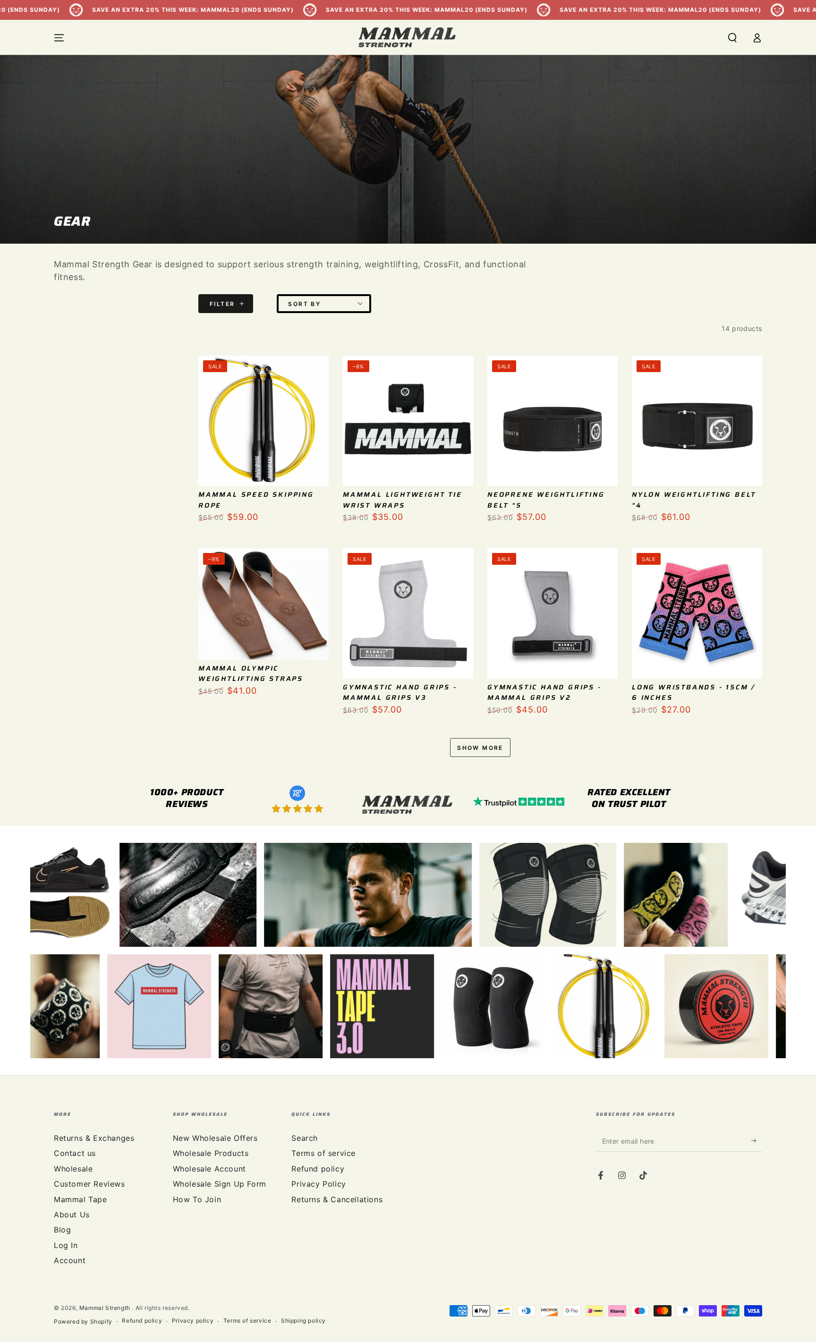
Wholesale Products (211, 1153)
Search (304, 1138)
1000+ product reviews (187, 798)
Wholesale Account (209, 1168)
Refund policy (317, 1168)
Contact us (75, 1153)
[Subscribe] (756, 1140)
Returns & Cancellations (336, 1199)
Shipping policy (303, 1320)
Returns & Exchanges (94, 1138)
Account (69, 1260)
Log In (66, 1245)
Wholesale (73, 1168)
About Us (72, 1214)
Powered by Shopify (83, 1321)
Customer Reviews (89, 1184)
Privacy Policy (318, 1184)
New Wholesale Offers (215, 1138)
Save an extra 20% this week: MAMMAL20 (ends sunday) (289, 9)
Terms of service (323, 1153)
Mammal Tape (80, 1199)
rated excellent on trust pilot (629, 798)
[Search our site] (732, 37)
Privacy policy (192, 1320)
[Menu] (59, 37)
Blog (62, 1229)
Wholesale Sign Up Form (219, 1184)
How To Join (197, 1199)
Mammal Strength (105, 1307)
